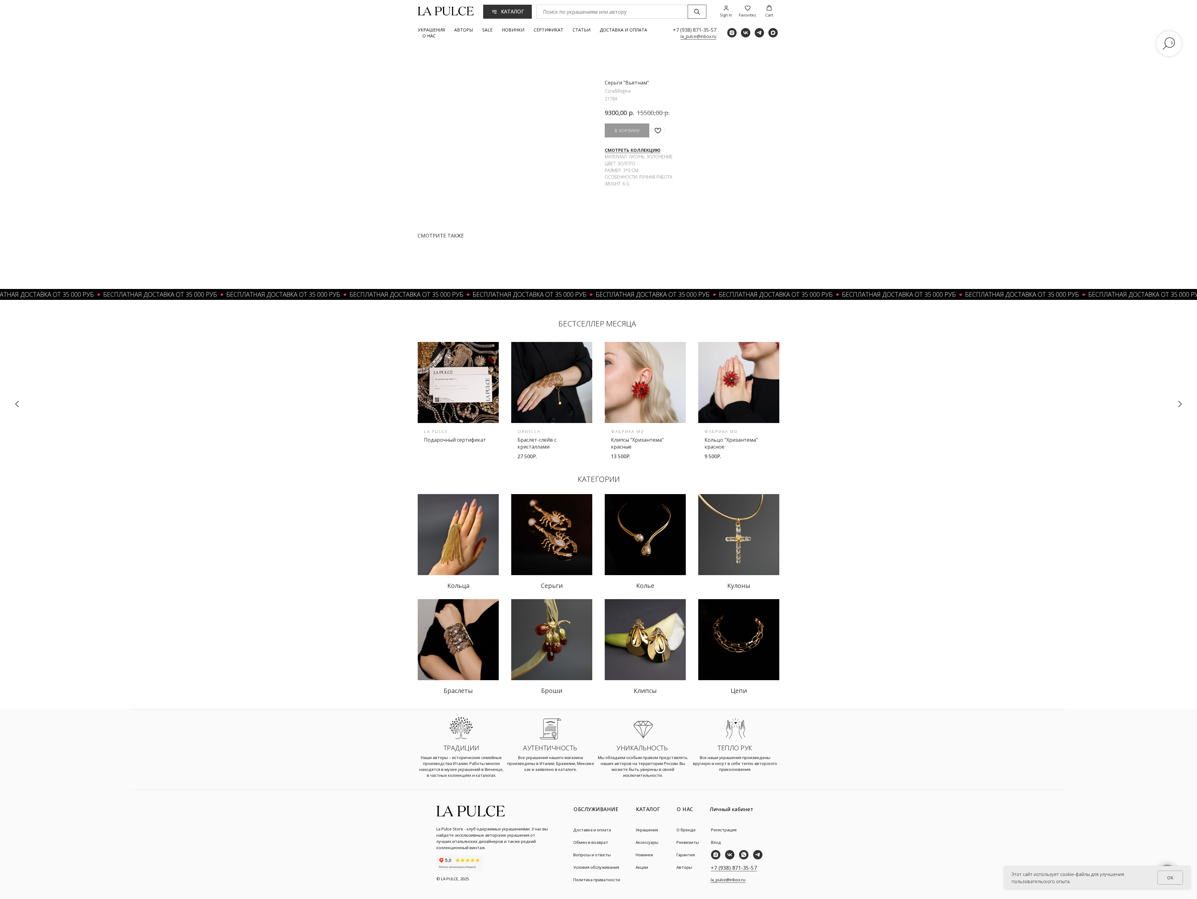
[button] (726, 11)
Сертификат (548, 30)
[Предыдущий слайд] (17, 404)
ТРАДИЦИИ (461, 747)
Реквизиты (687, 842)
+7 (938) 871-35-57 (694, 29)
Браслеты (458, 690)
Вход (716, 842)
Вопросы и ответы (592, 855)
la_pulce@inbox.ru (698, 36)
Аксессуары (647, 842)
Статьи (581, 30)
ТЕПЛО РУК (735, 747)
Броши (551, 690)
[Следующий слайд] (1180, 404)
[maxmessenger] (773, 32)
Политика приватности (596, 879)
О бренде (686, 830)
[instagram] (732, 32)
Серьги (552, 585)
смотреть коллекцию (633, 150)
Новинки (513, 30)
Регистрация (724, 830)
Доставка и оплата (623, 30)
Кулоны (738, 585)
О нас (429, 36)
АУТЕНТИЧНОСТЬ (550, 747)
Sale (487, 30)
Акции (642, 867)
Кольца (458, 585)
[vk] (745, 32)
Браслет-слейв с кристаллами (536, 443)
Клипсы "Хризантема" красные (637, 443)
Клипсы (645, 690)
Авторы (463, 30)
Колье (645, 585)
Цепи (739, 690)
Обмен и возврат (590, 842)
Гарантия (685, 855)
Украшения (431, 30)
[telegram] (759, 32)
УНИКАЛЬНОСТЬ (642, 747)
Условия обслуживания (596, 867)
